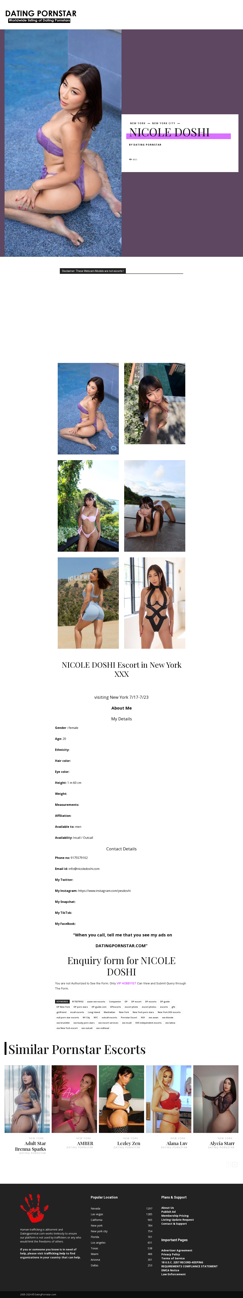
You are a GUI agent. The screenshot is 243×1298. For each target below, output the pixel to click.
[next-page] (234, 1164)
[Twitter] (141, 151)
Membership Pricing (175, 1215)
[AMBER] (74, 1099)
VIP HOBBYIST (126, 983)
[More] (168, 151)
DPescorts (115, 1006)
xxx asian (153, 1017)
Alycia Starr (222, 1143)
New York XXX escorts (169, 1012)
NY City (86, 1017)
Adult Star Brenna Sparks (30, 1146)
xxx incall (127, 1022)
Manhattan (109, 1012)
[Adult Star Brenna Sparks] (27, 1099)
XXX (143, 1017)
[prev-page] (228, 1164)
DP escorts (150, 1001)
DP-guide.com (99, 1006)
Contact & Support (174, 1223)
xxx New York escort (67, 1028)
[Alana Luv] (168, 1099)
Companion (115, 1001)
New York (124, 1012)
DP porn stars (81, 1006)
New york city (163, 123)
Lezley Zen (128, 1143)
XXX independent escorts (148, 1022)
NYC (96, 1017)
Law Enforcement (173, 1274)
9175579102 (77, 1001)
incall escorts (77, 1012)
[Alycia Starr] (215, 1099)
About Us (167, 1207)
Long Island (94, 1012)
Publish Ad (168, 1211)
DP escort (136, 1001)
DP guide (165, 1001)
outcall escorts (109, 1017)
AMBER (85, 1143)
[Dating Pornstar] (41, 17)
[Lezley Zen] (121, 1099)
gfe (173, 1006)
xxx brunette (63, 1022)
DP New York (63, 1006)
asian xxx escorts (96, 1001)
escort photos (149, 1006)
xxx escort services (108, 1022)
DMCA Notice (170, 1270)
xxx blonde (167, 1017)
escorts (164, 1006)
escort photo (131, 1006)
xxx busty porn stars (84, 1022)
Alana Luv (177, 1143)
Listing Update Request (177, 1219)
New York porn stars (143, 1012)
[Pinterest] (150, 151)
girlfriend (61, 1012)
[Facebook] (133, 151)
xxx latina (170, 1022)
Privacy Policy (170, 1254)
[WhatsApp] (159, 151)
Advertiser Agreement (176, 1250)
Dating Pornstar (147, 144)
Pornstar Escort (129, 1017)
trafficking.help (54, 1253)
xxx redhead (102, 1028)
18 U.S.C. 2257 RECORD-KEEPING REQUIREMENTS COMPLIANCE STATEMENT (189, 1264)
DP (126, 1001)
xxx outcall (86, 1028)
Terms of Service (173, 1258)
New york (138, 123)
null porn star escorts (68, 1017)
